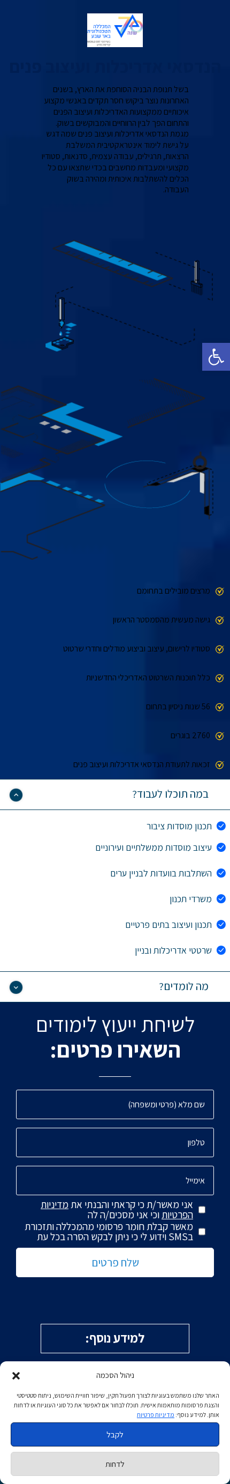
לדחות (115, 1464)
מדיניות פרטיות (155, 1415)
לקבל (115, 1434)
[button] (216, 357)
